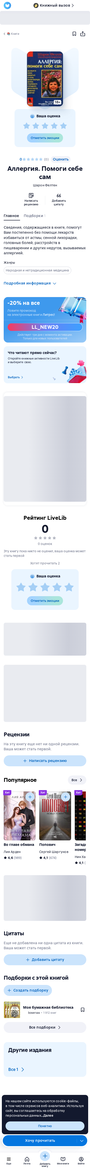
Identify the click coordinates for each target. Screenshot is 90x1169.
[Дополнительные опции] (82, 1140)
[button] (45, 78)
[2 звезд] (35, 126)
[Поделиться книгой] (82, 33)
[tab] (12, 216)
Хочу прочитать (40, 1140)
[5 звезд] (63, 126)
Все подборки (42, 1027)
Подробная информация (27, 283)
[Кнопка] (30, 797)
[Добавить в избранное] (74, 33)
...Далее (47, 1115)
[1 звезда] (26, 126)
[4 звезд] (54, 126)
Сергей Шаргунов (54, 852)
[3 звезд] (45, 126)
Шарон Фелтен (45, 185)
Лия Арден (12, 852)
